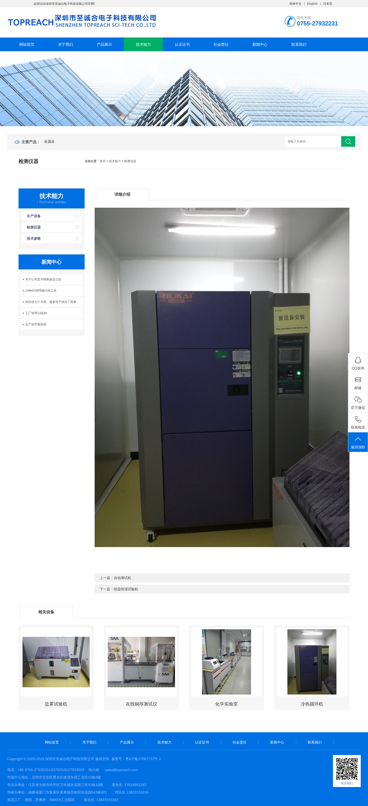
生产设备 (34, 216)
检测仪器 (130, 161)
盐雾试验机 (56, 704)
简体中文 (295, 3)
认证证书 (182, 44)
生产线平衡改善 (35, 324)
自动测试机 (122, 578)
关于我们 (65, 44)
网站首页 (26, 44)
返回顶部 (358, 447)
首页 (103, 161)
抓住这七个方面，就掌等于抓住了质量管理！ (54, 302)
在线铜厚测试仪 (141, 704)
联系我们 (298, 44)
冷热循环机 (312, 704)
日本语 (327, 3)
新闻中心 (259, 44)
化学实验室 (226, 704)
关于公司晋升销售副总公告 (43, 279)
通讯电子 (51, 143)
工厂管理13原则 (36, 313)
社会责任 (221, 44)
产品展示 (104, 44)
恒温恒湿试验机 (126, 589)
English (312, 3)
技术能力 (143, 44)
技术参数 (34, 238)
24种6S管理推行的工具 (41, 290)
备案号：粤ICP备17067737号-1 (136, 759)
